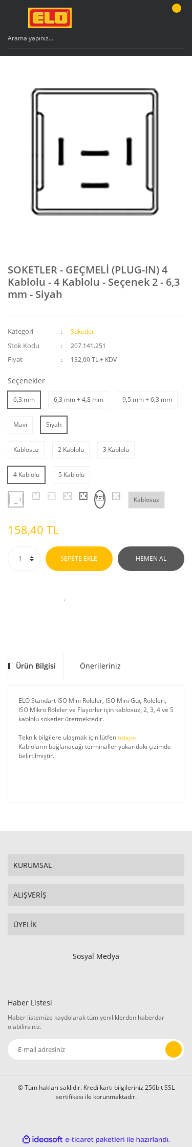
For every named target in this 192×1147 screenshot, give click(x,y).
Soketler (82, 331)
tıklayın (127, 738)
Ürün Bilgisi (36, 666)
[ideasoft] (42, 1139)
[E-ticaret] (95, 1139)
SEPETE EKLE (78, 558)
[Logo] (50, 18)
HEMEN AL (151, 558)
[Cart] (175, 18)
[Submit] (173, 1049)
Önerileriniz (100, 666)
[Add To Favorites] (65, 596)
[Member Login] (149, 18)
